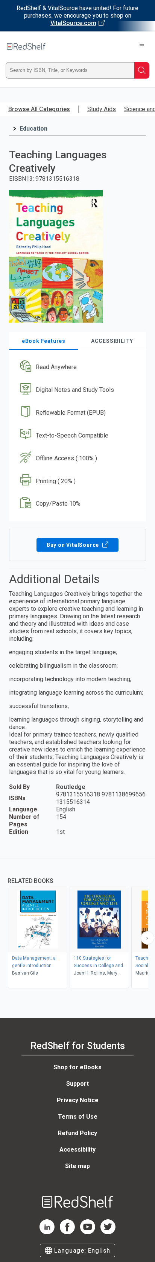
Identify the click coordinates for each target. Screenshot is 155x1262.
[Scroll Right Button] (147, 938)
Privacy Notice (78, 1100)
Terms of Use (77, 1116)
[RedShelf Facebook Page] (67, 1232)
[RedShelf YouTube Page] (87, 1232)
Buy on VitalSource (73, 545)
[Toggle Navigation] (141, 46)
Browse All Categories (39, 109)
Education (33, 128)
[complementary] (77, 924)
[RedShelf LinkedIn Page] (47, 1232)
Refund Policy (77, 1133)
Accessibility (77, 1149)
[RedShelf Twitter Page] (107, 1232)
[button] (76, 367)
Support (77, 1083)
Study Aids (101, 109)
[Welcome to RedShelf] (26, 46)
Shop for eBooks (77, 1067)
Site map (77, 1166)
